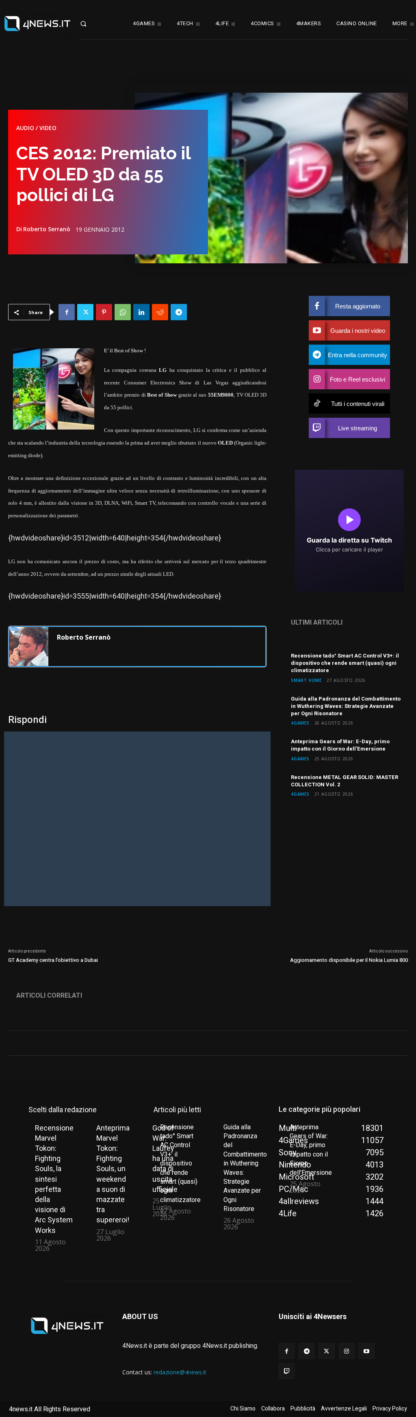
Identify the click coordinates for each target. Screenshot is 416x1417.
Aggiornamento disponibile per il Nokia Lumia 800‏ (349, 960)
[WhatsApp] (123, 312)
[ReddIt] (160, 312)
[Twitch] (287, 1371)
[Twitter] (85, 312)
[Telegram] (179, 312)
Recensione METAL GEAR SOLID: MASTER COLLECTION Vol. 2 (344, 780)
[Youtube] (367, 1351)
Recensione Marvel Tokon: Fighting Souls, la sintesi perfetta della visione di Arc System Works (54, 1179)
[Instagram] (347, 1351)
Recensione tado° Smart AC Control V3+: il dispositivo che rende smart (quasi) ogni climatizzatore (345, 663)
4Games (300, 722)
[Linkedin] (141, 312)
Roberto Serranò (46, 229)
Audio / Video (36, 128)
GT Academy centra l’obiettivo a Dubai (53, 960)
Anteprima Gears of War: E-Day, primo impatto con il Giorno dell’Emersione (340, 745)
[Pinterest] (104, 312)
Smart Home (306, 680)
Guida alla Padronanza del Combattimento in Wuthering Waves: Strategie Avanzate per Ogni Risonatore (346, 706)
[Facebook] (66, 312)
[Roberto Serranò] (28, 646)
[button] (91, 23)
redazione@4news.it (180, 1372)
